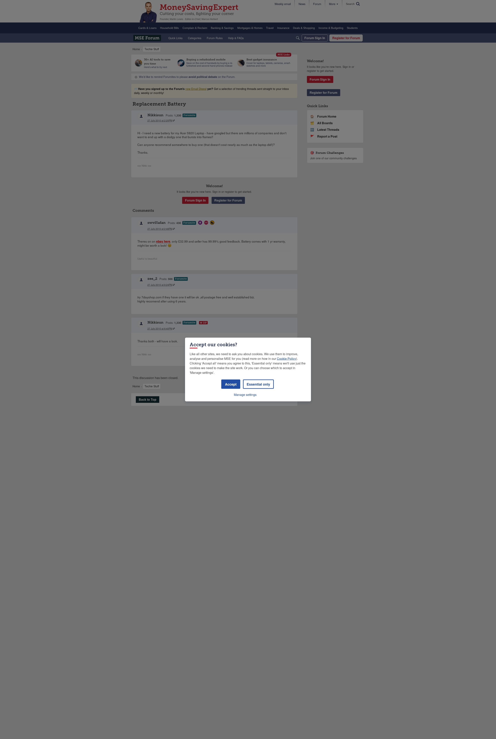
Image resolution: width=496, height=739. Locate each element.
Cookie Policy (286, 358)
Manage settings (245, 394)
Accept (231, 384)
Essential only (258, 384)
